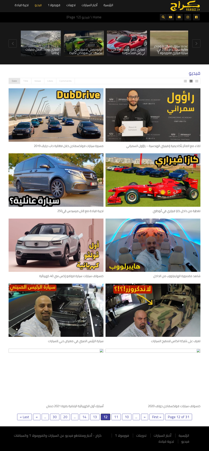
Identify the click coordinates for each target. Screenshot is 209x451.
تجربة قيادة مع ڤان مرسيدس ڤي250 (80, 211)
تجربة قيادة (22, 5)
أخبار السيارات (89, 5)
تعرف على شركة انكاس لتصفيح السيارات (175, 341)
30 (55, 417)
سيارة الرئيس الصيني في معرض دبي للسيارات (75, 341)
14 (84, 417)
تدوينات (71, 5)
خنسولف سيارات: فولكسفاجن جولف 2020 (174, 406)
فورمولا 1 (54, 5)
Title (25, 80)
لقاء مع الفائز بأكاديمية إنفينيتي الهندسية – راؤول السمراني (163, 146)
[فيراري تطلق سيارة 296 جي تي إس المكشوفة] (127, 43)
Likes (50, 80)
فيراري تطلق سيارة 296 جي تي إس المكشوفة (128, 51)
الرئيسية (108, 5)
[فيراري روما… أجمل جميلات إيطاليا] (41, 43)
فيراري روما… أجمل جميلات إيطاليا (42, 51)
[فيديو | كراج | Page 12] (185, 5)
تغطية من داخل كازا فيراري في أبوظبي (176, 211)
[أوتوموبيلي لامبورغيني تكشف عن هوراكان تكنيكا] (84, 43)
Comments (65, 80)
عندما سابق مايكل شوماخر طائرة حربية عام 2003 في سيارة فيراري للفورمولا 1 (171, 49)
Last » (24, 417)
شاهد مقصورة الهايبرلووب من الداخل (176, 276)
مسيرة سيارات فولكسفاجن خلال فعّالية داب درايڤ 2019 (68, 146)
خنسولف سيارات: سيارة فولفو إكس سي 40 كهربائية (71, 276)
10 (127, 417)
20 (65, 417)
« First (156, 417)
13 (95, 417)
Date (14, 80)
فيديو (38, 5)
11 (116, 417)
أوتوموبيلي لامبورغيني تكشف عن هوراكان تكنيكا (85, 51)
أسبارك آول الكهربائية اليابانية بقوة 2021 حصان (74, 406)
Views (37, 80)
